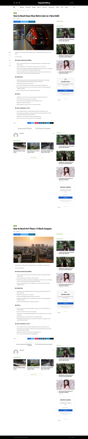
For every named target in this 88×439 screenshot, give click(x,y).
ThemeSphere (26, 437)
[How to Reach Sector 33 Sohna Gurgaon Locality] (33, 145)
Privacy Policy (64, 94)
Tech (62, 7)
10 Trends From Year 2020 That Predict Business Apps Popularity (66, 40)
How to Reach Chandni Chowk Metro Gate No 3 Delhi (47, 151)
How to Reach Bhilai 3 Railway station (19, 151)
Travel (66, 7)
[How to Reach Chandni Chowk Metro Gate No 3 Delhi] (47, 145)
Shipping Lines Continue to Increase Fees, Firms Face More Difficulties (66, 56)
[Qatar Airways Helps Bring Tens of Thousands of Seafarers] (65, 65)
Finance (34, 7)
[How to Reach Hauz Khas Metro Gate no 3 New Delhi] (33, 37)
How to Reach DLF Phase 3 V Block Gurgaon (25, 128)
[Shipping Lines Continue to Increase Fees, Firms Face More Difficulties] (65, 49)
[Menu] (14, 7)
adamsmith (18, 18)
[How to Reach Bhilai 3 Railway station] (19, 145)
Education (28, 7)
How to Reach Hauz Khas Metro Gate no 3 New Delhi (43, 344)
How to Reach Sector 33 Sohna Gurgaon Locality (33, 151)
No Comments (29, 18)
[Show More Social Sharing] (37, 22)
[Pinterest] (10, 63)
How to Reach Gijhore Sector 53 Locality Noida (43, 128)
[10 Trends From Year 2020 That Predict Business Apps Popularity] (65, 33)
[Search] (74, 7)
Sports (57, 7)
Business (22, 7)
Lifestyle (44, 7)
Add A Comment (33, 157)
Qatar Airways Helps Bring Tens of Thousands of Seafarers (66, 72)
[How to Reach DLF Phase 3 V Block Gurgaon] (33, 250)
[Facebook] (10, 55)
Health (39, 7)
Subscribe (72, 2)
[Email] (10, 65)
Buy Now (73, 437)
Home (14, 10)
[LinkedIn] (10, 60)
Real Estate (51, 7)
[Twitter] (10, 58)
